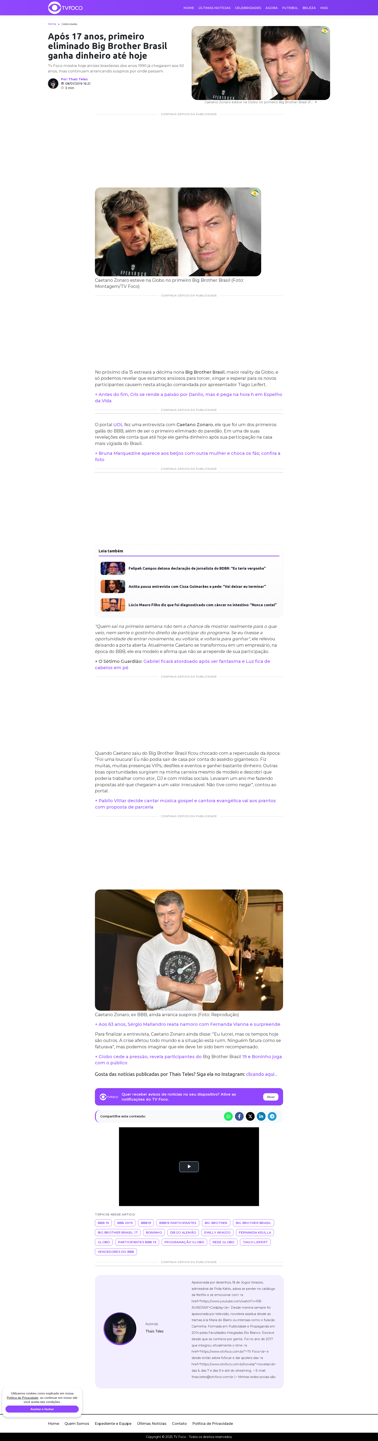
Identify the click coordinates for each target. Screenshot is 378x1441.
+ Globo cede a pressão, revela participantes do (149, 1056)
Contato (179, 1424)
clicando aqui (260, 1074)
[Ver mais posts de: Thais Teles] (53, 83)
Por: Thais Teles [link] (74, 79)
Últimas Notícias (214, 8)
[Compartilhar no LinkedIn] (261, 1116)
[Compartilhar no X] (250, 1116)
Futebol (290, 8)
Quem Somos (77, 1424)
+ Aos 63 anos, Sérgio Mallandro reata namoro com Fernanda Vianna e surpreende (187, 1024)
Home (189, 8)
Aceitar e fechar (42, 1409)
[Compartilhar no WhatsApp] (228, 1116)
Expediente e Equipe (113, 1424)
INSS (324, 8)
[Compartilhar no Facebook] (239, 1116)
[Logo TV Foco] (65, 7)
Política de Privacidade (212, 1424)
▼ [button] (316, 102)
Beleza (309, 8)
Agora (272, 8)
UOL (118, 424)
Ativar (271, 1097)
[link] (119, 1329)
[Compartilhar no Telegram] (272, 1116)
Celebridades (248, 8)
